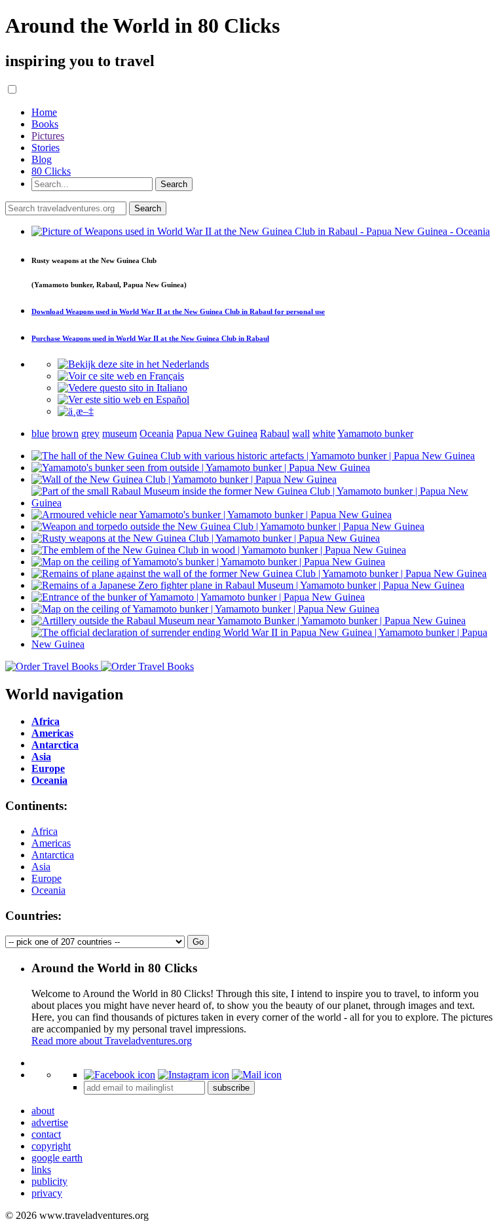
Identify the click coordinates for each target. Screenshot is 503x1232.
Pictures (47, 135)
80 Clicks (51, 171)
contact (46, 1134)
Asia (40, 866)
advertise (49, 1122)
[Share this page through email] (257, 1074)
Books (44, 124)
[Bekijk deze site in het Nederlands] (133, 364)
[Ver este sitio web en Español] (123, 399)
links (41, 1169)
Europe (46, 878)
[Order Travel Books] (99, 666)
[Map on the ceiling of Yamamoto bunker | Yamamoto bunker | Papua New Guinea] (205, 608)
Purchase (150, 338)
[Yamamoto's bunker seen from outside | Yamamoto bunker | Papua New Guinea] (200, 467)
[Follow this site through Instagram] (193, 1074)
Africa (44, 831)
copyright (51, 1146)
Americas (51, 843)
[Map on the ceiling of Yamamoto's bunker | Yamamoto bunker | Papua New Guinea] (208, 561)
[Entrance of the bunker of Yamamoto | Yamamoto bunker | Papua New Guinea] (198, 597)
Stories (45, 147)
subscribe (231, 1088)
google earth (57, 1157)
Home (44, 112)
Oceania (48, 890)
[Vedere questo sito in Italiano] (122, 387)
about (42, 1110)
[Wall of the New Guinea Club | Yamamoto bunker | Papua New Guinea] (184, 479)
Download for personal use (178, 311)
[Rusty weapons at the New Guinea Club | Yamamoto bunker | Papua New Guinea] (205, 538)
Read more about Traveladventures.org (111, 1040)
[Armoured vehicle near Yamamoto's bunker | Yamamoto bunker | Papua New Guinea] (211, 514)
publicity (49, 1181)
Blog (41, 159)
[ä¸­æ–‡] (76, 411)
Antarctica (52, 854)
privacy (46, 1193)
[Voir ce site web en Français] (121, 375)
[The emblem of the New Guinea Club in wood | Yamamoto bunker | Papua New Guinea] (218, 549)
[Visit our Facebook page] (119, 1074)
